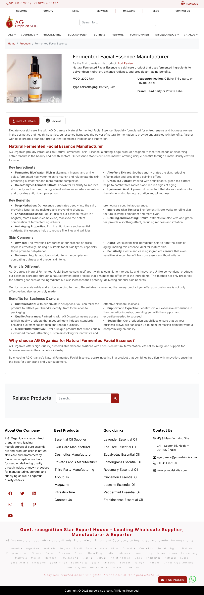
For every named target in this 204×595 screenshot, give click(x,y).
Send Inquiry (174, 579)
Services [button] (102, 11)
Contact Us (183, 11)
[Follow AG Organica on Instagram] (10, 504)
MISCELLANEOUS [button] (165, 34)
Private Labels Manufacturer (76, 462)
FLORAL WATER (139, 34)
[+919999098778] (192, 579)
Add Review (125, 63)
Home (11, 43)
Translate (191, 3)
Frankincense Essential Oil (123, 500)
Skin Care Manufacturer (72, 447)
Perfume (118, 34)
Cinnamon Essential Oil (121, 477)
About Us (62, 477)
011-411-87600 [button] (19, 3)
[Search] (115, 398)
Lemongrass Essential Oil (122, 462)
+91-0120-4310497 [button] (45, 3)
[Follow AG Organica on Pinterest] (34, 504)
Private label (52, 34)
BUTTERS (99, 34)
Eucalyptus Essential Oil (122, 454)
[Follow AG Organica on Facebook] (10, 493)
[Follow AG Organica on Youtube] (10, 516)
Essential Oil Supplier (70, 439)
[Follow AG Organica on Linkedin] (34, 493)
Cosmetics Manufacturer (73, 454)
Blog (156, 11)
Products (25, 43)
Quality (48, 11)
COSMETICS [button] (28, 34)
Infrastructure (65, 492)
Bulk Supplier (77, 34)
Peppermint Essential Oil (122, 492)
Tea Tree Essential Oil (120, 447)
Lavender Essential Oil (120, 439)
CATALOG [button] (189, 34)
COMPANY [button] (21, 11)
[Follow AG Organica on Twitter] (22, 493)
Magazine (129, 11)
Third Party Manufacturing (74, 470)
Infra (75, 11)
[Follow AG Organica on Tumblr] (22, 504)
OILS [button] (10, 34)
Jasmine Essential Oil (119, 485)
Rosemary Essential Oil (121, 470)
